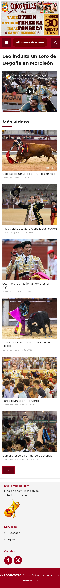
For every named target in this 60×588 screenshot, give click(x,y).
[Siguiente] (8, 470)
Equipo (12, 539)
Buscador (14, 532)
